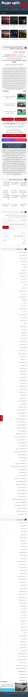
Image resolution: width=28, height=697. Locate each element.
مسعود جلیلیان (22, 597)
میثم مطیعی (22, 621)
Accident (17, 695)
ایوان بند (23, 288)
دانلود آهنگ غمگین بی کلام (19, 436)
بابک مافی (23, 294)
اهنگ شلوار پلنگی (21, 659)
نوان (24, 633)
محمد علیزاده (22, 582)
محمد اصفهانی (22, 573)
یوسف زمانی (22, 641)
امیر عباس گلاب (22, 273)
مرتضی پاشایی (22, 591)
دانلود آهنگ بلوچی (21, 508)
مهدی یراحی (22, 612)
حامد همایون (22, 308)
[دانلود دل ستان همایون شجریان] (14, 186)
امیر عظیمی (22, 276)
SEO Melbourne (21, 671)
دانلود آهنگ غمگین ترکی (14, 26)
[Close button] (27, 681)
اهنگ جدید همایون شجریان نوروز (5, 204)
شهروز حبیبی (22, 377)
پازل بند (23, 303)
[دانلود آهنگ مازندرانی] (23, 34)
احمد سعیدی (22, 258)
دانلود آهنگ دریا (22, 472)
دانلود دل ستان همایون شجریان (14, 191)
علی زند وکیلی (22, 398)
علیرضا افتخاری (22, 386)
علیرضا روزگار (22, 389)
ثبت (14, 128)
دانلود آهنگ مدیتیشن (20, 448)
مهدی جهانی (22, 606)
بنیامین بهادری (22, 297)
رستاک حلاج (22, 326)
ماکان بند (23, 549)
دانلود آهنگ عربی (21, 445)
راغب (24, 323)
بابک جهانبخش (22, 291)
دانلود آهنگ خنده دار (21, 475)
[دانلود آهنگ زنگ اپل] (14, 34)
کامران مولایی (22, 540)
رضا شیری (23, 329)
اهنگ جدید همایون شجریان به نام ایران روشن (22, 192)
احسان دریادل (22, 255)
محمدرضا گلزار (22, 579)
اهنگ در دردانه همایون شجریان (14, 204)
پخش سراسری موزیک (20, 665)
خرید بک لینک (22, 662)
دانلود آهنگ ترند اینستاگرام (19, 451)
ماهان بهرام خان (22, 552)
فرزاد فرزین (23, 534)
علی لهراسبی (22, 525)
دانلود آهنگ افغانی (21, 454)
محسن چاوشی (22, 564)
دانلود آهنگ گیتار (21, 469)
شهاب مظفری (22, 368)
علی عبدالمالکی (22, 522)
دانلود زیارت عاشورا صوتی (20, 463)
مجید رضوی (22, 558)
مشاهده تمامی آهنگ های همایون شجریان (14, 135)
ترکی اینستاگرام (22, 407)
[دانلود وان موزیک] (14, 4)
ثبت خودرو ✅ (7, 689)
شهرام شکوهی (22, 371)
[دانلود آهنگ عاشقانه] (5, 20)
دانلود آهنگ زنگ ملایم (20, 481)
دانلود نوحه (23, 460)
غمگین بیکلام (22, 416)
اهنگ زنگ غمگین (21, 653)
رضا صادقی (23, 332)
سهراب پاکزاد (22, 347)
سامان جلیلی (22, 344)
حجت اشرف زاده (22, 314)
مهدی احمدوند (22, 603)
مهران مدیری (22, 618)
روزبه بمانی (23, 338)
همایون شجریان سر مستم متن (22, 204)
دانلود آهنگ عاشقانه (5, 25)
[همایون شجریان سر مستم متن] (23, 199)
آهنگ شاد (23, 9)
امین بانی (23, 279)
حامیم (24, 311)
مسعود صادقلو (22, 600)
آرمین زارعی (23, 261)
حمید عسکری (22, 317)
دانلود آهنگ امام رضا (21, 490)
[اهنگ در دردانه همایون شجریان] (14, 199)
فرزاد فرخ (23, 531)
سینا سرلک (23, 359)
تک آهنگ (15, 52)
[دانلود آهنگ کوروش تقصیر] (23, 20)
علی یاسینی (22, 528)
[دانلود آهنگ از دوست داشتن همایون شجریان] (6, 186)
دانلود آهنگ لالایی (21, 493)
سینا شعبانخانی (22, 362)
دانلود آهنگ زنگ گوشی (20, 511)
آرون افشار (23, 264)
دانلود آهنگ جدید (20, 55)
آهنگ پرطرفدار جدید (15, 9)
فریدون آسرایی (22, 537)
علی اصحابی (22, 383)
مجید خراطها (22, 555)
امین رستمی (22, 282)
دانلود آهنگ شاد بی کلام (20, 502)
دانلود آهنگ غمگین (21, 413)
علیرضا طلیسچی (22, 392)
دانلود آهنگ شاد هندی (20, 484)
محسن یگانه (22, 570)
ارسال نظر (6, 227)
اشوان (24, 267)
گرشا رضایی (23, 543)
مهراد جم (23, 615)
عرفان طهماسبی (22, 380)
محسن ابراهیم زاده (21, 561)
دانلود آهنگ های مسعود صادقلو (18, 499)
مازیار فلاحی (22, 546)
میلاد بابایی (22, 624)
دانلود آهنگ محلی (21, 514)
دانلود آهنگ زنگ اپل (14, 39)
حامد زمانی (23, 305)
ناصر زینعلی (23, 630)
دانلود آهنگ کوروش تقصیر (22, 26)
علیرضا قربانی (22, 395)
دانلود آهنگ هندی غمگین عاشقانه (18, 466)
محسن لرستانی (22, 567)
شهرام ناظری (22, 374)
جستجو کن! (3, 13)
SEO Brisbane (22, 674)
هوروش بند (23, 638)
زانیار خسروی (22, 341)
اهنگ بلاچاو (22, 647)
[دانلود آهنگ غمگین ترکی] (14, 20)
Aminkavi (15, 695)
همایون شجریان (21, 52)
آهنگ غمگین (5, 9)
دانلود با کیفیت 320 (20, 119)
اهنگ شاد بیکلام (21, 656)
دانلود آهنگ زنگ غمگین (20, 434)
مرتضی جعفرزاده (22, 594)
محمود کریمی (22, 588)
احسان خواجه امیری (21, 252)
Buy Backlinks (22, 680)
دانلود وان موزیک (10, 58)
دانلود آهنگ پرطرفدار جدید (19, 505)
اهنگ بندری (22, 650)
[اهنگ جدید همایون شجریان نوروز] (6, 199)
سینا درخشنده (22, 356)
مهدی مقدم (22, 609)
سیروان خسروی (22, 353)
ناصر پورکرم (23, 627)
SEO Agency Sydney (20, 668)
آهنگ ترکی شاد (22, 457)
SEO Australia (22, 677)
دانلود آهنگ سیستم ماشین (19, 478)
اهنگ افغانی (22, 644)
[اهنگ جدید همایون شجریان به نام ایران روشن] (23, 186)
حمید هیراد (23, 320)
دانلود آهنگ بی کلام (21, 439)
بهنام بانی (23, 300)
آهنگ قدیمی (22, 404)
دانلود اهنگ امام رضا (21, 410)
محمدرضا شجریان (21, 576)
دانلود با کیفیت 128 (7, 119)
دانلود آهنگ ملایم (5, 39)
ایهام (24, 285)
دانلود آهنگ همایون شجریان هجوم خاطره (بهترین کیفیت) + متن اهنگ (13, 47)
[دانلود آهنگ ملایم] (5, 34)
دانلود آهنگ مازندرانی (22, 39)
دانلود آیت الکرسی (21, 487)
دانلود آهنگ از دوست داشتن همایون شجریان (6, 192)
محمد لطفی (22, 585)
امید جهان (23, 270)
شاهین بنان (22, 365)
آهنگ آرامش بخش (21, 401)
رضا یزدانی (23, 335)
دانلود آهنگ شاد (22, 496)
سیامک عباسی (22, 350)
